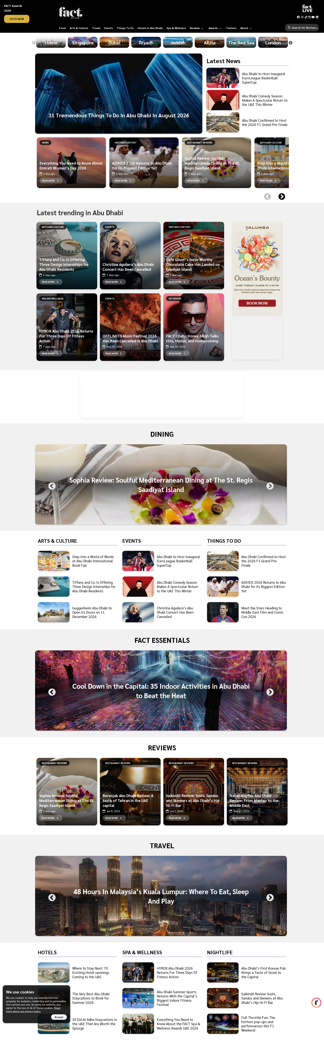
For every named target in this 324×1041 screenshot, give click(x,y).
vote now (17, 19)
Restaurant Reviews (199, 142)
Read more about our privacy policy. (33, 1009)
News (45, 142)
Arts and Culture (271, 142)
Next (290, 42)
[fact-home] (70, 13)
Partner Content (126, 142)
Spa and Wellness (52, 298)
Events (109, 226)
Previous (33, 42)
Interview (175, 298)
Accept (59, 1017)
